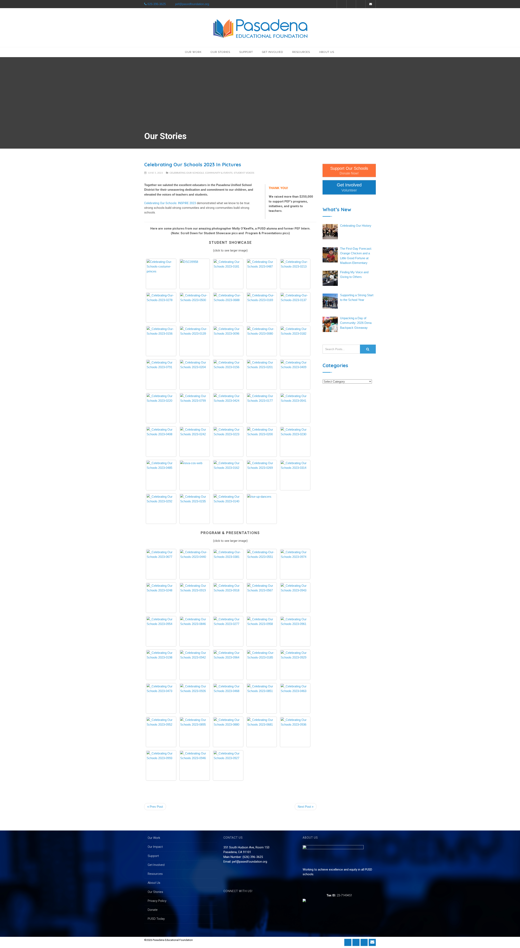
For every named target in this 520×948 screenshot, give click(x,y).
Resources (301, 51)
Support (246, 51)
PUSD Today (156, 919)
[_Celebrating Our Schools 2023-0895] (194, 732)
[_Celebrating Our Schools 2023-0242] (194, 441)
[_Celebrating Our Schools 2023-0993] (161, 765)
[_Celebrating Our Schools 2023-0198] (161, 665)
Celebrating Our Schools (187, 173)
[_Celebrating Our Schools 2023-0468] (228, 698)
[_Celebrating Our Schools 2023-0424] (228, 408)
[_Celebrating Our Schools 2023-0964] (228, 665)
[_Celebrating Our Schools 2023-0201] (261, 374)
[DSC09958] (194, 274)
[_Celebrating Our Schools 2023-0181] (228, 274)
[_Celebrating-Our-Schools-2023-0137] (295, 307)
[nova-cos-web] (194, 475)
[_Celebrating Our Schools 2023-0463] (295, 698)
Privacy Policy (157, 901)
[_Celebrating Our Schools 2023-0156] (228, 374)
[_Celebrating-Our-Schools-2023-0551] (261, 564)
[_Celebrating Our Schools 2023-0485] (161, 475)
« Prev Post (155, 806)
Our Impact (155, 847)
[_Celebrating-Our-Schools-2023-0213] (295, 274)
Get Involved (272, 51)
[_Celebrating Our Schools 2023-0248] (161, 597)
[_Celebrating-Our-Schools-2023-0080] (261, 341)
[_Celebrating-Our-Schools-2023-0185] (261, 665)
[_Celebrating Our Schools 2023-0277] (228, 631)
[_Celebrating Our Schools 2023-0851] (261, 698)
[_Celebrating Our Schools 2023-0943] (295, 597)
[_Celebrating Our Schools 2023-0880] (228, 732)
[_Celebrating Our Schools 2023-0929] (295, 665)
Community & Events (219, 173)
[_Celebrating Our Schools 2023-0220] (161, 408)
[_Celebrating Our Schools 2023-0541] (295, 408)
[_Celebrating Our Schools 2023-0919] (194, 597)
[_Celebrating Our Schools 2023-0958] (261, 631)
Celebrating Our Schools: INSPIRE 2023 (170, 203)
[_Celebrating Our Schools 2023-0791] (161, 374)
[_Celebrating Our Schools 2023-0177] (261, 408)
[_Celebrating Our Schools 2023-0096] (228, 341)
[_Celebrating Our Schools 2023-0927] (228, 765)
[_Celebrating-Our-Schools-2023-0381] (228, 564)
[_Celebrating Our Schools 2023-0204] (194, 374)
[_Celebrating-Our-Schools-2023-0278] (161, 307)
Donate (153, 910)
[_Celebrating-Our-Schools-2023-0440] (194, 564)
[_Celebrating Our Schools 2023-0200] (261, 441)
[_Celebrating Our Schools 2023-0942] (194, 665)
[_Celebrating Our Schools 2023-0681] (261, 732)
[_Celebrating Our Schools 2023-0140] (228, 508)
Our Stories (220, 51)
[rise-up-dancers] (261, 508)
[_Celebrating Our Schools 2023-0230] (295, 441)
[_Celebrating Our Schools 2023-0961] (295, 631)
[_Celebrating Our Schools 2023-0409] (295, 374)
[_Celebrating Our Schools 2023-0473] (161, 698)
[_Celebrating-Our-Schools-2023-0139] (194, 341)
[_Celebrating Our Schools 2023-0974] (295, 564)
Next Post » (305, 806)
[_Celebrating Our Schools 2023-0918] (228, 597)
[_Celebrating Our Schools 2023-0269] (261, 475)
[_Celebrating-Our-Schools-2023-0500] (194, 307)
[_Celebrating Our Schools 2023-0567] (261, 597)
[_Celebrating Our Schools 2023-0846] (194, 631)
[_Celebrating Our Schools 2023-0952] (161, 732)
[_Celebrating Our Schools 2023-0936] (295, 732)
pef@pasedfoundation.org (249, 861)
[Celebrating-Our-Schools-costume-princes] (161, 274)
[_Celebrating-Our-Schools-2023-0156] (161, 341)
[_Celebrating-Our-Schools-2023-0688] (228, 307)
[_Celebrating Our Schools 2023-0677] (161, 564)
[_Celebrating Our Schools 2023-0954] (161, 631)
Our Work (193, 51)
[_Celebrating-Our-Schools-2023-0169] (261, 307)
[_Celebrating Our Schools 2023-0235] (194, 508)
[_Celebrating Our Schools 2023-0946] (194, 765)
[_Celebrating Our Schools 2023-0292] (161, 508)
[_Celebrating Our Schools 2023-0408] (161, 441)
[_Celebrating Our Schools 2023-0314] (295, 475)
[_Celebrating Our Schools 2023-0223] (228, 441)
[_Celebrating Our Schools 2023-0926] (194, 698)
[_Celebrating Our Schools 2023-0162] (228, 475)
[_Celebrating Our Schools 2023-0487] (261, 274)
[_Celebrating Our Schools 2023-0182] (295, 341)
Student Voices (244, 173)
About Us (326, 51)
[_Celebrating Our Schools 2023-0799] (194, 408)
